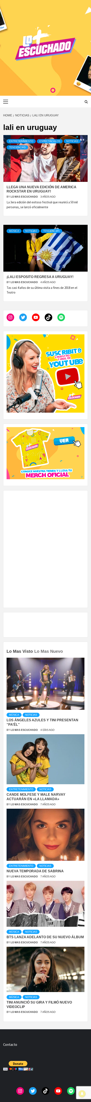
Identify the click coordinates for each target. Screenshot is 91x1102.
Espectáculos (49, 141)
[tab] (64, 648)
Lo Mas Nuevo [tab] (48, 651)
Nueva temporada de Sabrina (35, 871)
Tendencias (17, 147)
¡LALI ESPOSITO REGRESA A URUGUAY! (40, 277)
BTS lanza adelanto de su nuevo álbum (45, 937)
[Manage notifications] (82, 1093)
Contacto (10, 1044)
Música (14, 231)
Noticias (72, 141)
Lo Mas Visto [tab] (20, 651)
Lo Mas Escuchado (24, 196)
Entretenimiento (21, 141)
